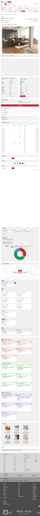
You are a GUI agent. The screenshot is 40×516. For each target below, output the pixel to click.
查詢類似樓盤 (20, 105)
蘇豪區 (4, 470)
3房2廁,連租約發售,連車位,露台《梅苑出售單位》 (25, 433)
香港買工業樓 (35, 496)
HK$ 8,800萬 (8, 441)
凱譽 (25, 466)
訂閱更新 (22, 96)
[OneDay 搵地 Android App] (28, 511)
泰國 (13, 480)
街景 (15, 24)
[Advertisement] (20, 66)
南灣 (25, 460)
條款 (3, 233)
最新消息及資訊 (5, 487)
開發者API (5, 501)
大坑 (14, 466)
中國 (18, 486)
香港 (4, 480)
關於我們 (4, 486)
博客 (4, 499)
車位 (20, 5)
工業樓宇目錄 (33, 475)
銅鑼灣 (15, 457)
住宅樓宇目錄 (5, 475)
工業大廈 (15, 5)
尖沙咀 (15, 463)
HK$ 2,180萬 (26, 431)
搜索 (23, 11)
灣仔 (4, 457)
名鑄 (25, 467)
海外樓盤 (4, 502)
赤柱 (14, 460)
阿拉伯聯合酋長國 (21, 496)
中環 (14, 470)
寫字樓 (9, 5)
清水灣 (4, 460)
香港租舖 (34, 490)
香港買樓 (34, 493)
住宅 (2, 5)
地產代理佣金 (24, 230)
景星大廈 (17, 430)
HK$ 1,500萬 (17, 441)
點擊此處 (20, 270)
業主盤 (3, 9)
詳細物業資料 (4, 24)
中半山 (4, 466)
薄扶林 (4, 469)
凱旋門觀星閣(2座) (27, 469)
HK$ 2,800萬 (8, 431)
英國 (18, 493)
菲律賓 (10, 480)
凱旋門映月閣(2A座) (27, 470)
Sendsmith (37, 170)
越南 (7, 480)
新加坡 (17, 480)
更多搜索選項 (35, 11)
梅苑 (25, 430)
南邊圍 (15, 469)
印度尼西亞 (26, 480)
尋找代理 (4, 493)
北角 (14, 467)
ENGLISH (37, 4)
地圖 (12, 24)
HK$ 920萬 (25, 441)
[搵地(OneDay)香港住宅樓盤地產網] (6, 1)
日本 (18, 487)
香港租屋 (34, 486)
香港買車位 (34, 499)
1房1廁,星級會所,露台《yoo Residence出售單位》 (16, 443)
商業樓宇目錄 (19, 475)
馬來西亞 (21, 480)
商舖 (25, 5)
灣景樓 (8, 430)
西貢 (4, 463)
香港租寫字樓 (35, 487)
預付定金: (14, 230)
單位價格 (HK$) (5, 230)
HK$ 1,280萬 (17, 431)
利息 (31, 230)
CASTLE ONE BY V (27, 457)
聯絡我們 (4, 490)
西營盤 (4, 467)
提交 (13, 158)
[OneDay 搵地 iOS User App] (20, 511)
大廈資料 (9, 24)
